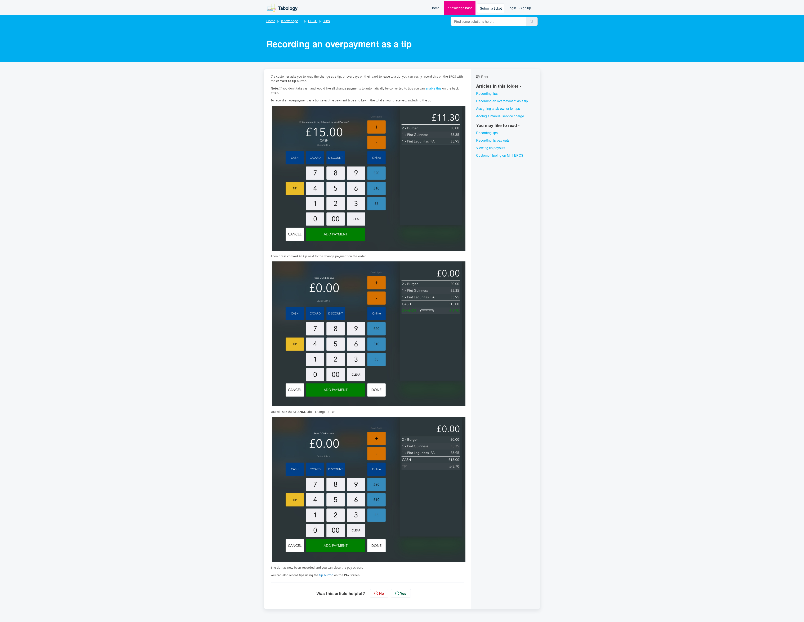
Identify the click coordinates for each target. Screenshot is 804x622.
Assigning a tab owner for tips (498, 108)
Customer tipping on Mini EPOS (499, 155)
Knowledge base (460, 7)
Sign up (525, 7)
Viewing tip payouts (490, 147)
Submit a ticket (491, 8)
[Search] (532, 21)
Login (512, 7)
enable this (433, 88)
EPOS (312, 20)
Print (484, 76)
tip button (325, 575)
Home (434, 7)
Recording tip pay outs (492, 140)
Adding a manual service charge (500, 116)
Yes (403, 593)
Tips (326, 20)
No (381, 593)
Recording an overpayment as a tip (502, 101)
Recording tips (487, 93)
